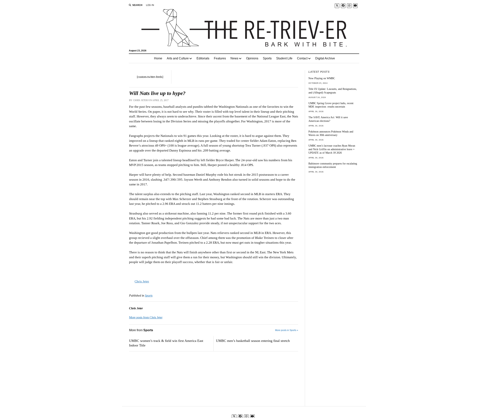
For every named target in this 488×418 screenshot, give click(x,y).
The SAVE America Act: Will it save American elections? (328, 119)
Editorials (203, 58)
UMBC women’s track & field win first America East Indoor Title (166, 343)
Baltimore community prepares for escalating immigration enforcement (332, 165)
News (234, 58)
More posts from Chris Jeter (145, 317)
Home (158, 58)
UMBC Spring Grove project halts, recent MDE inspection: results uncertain (330, 105)
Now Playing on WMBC (321, 78)
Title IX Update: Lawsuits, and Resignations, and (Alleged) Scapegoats (332, 90)
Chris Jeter (142, 281)
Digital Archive (325, 58)
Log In (150, 5)
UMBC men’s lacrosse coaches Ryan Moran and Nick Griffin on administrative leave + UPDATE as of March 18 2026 (331, 149)
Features (220, 58)
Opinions (252, 58)
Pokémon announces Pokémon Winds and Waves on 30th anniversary (330, 133)
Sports (267, 58)
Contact (302, 58)
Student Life (284, 58)
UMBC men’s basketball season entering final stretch (253, 341)
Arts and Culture (178, 58)
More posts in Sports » (286, 330)
